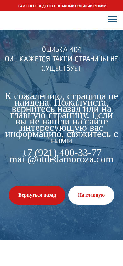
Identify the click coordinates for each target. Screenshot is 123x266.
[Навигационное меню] (112, 19)
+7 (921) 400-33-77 (61, 152)
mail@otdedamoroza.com (61, 159)
